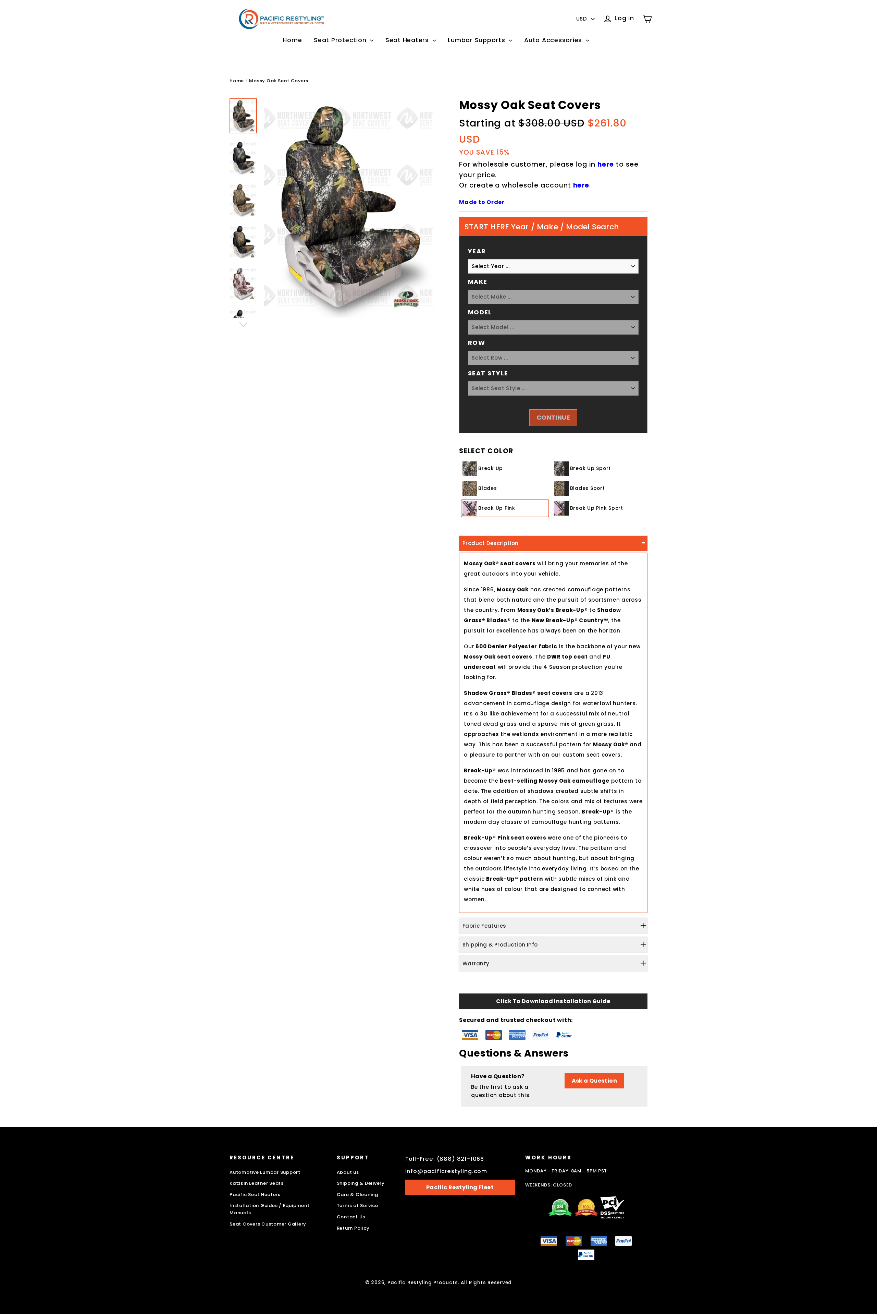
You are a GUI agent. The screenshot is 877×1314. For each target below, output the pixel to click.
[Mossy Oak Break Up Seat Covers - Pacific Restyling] (243, 116)
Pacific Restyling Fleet (460, 1187)
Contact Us (351, 1217)
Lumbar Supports (477, 40)
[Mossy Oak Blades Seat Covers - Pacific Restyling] (243, 200)
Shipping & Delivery (361, 1183)
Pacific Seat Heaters (255, 1194)
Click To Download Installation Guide (553, 1001)
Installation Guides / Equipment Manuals (269, 1209)
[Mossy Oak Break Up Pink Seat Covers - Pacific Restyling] (243, 284)
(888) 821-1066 (460, 1159)
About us (348, 1172)
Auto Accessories (554, 40)
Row (476, 342)
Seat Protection (341, 40)
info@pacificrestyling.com (446, 1171)
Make (477, 281)
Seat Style (488, 373)
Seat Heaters (408, 40)
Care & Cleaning (357, 1194)
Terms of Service (357, 1205)
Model (480, 312)
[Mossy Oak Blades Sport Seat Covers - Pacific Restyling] (243, 242)
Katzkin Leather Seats (257, 1183)
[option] (348, 208)
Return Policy (353, 1228)
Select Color (486, 451)
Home (292, 40)
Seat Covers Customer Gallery (268, 1224)
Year (477, 251)
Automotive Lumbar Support (265, 1172)
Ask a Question (594, 1081)
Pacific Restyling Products (422, 1282)
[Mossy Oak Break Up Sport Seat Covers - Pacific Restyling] (243, 158)
